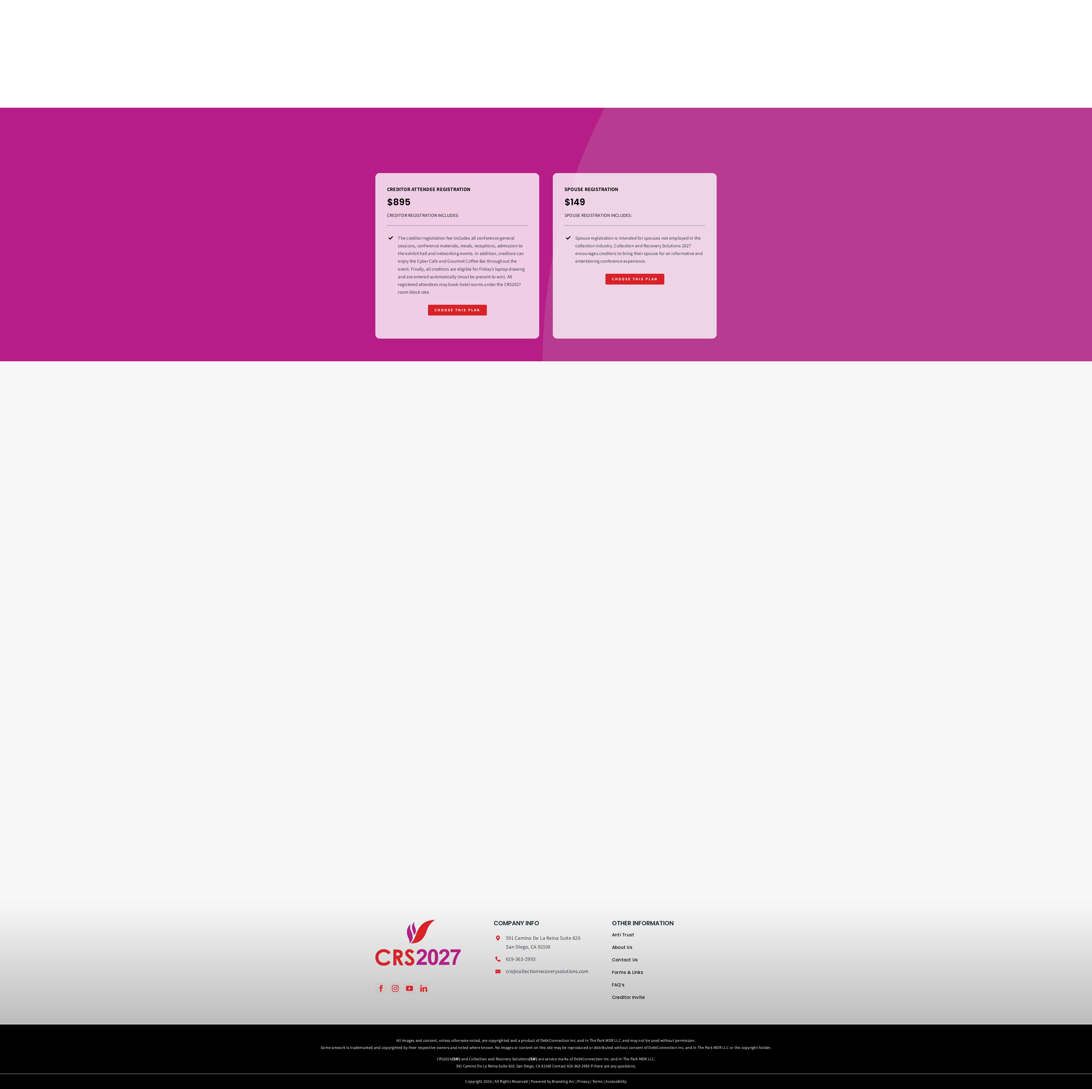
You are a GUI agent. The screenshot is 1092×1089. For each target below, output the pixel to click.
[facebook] (381, 988)
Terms (597, 1081)
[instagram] (395, 988)
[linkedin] (423, 988)
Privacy (583, 1081)
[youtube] (409, 988)
